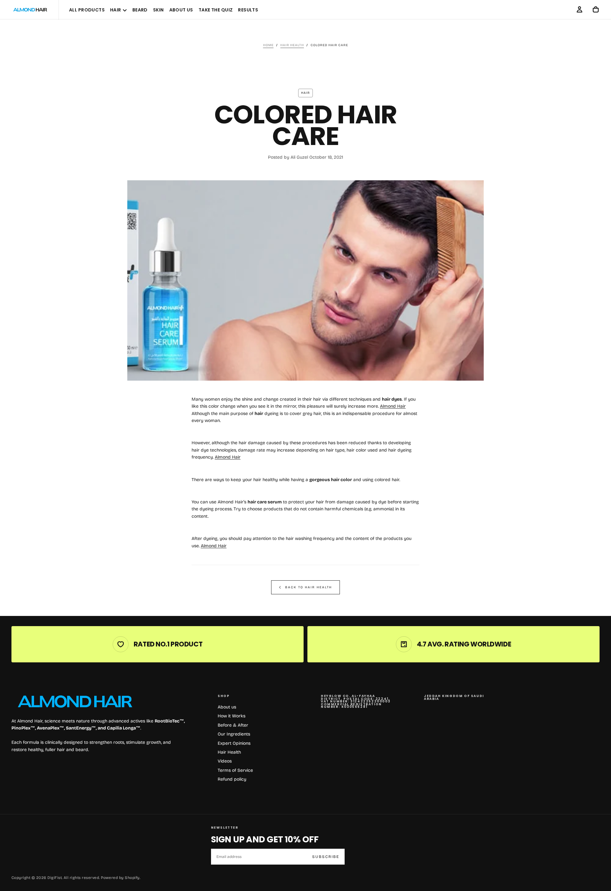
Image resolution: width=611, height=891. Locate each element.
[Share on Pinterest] (498, 207)
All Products (87, 10)
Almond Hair (393, 406)
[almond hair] (75, 701)
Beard (140, 10)
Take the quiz (216, 10)
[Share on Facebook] (498, 232)
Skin (158, 10)
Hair (115, 10)
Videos (225, 761)
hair (305, 93)
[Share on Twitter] (498, 194)
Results (248, 10)
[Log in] (579, 9)
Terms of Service (235, 770)
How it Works (231, 716)
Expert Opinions (234, 743)
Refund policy (232, 779)
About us (227, 707)
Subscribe (325, 856)
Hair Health (229, 752)
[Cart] (596, 9)
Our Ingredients (234, 734)
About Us (181, 10)
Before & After (233, 725)
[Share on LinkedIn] (498, 219)
